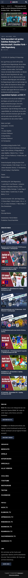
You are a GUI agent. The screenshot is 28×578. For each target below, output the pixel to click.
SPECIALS (5, 463)
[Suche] (26, 2)
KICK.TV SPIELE (9, 36)
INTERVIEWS (6, 459)
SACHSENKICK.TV (8, 536)
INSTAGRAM (6, 485)
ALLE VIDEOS (6, 468)
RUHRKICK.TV (6, 531)
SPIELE (14, 36)
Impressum (20, 573)
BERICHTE (5, 449)
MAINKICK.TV (6, 527)
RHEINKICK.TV (7, 522)
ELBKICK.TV (6, 512)
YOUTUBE (5, 481)
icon (14, 237)
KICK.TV (9, 6)
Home (2, 6)
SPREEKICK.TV (7, 517)
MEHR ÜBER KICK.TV (7, 419)
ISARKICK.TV (6, 541)
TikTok (4, 490)
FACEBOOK (5, 495)
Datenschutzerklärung (14, 575)
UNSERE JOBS (6, 564)
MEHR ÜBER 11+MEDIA (7, 437)
